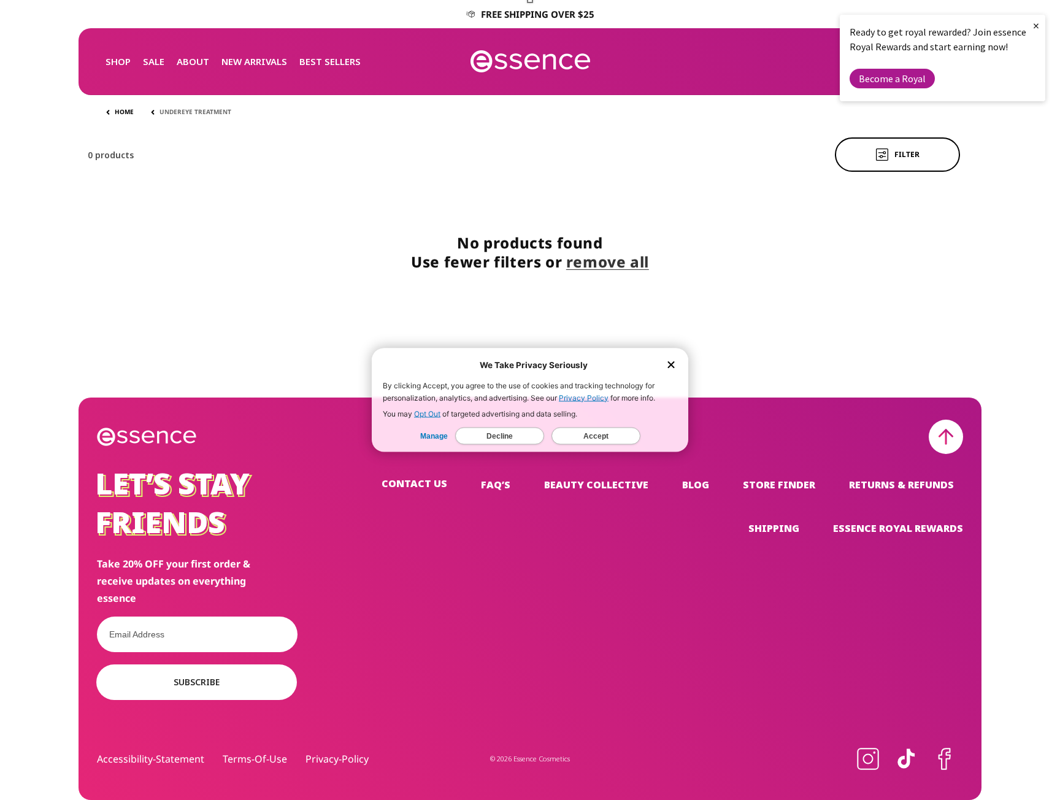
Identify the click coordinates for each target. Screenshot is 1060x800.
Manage (434, 436)
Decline (499, 436)
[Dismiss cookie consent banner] (671, 366)
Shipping (773, 528)
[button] (118, 61)
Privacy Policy (584, 397)
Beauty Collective (596, 484)
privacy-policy (337, 759)
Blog (695, 484)
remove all (607, 261)
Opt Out (427, 413)
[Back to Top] (946, 437)
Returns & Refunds (901, 484)
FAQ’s (495, 484)
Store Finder (779, 484)
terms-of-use (255, 759)
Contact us (414, 483)
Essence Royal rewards (898, 528)
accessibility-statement (150, 759)
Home (124, 111)
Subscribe (197, 682)
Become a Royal (892, 78)
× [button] (1036, 25)
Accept (596, 436)
